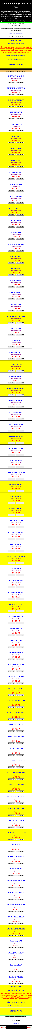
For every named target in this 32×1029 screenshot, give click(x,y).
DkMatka (3, 1027)
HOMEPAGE (16, 1024)
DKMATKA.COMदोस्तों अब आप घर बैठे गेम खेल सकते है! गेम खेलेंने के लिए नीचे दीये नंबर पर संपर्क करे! (16, 49)
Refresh (29, 1027)
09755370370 (16, 64)
